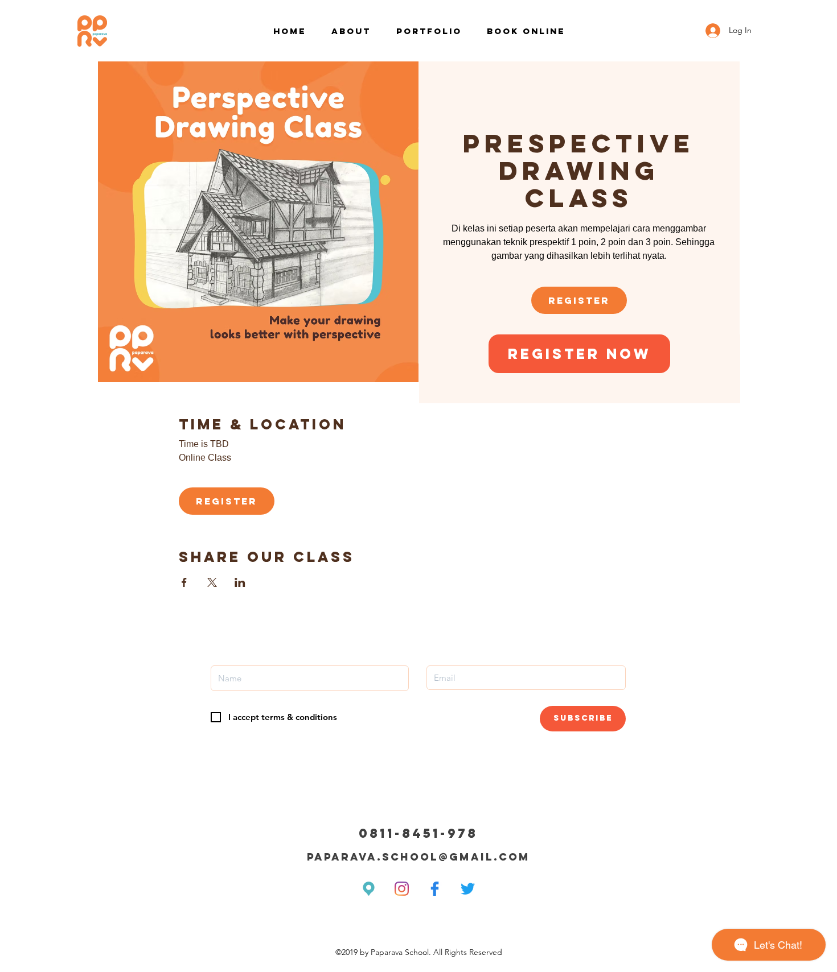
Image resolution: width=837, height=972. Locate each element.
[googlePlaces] (369, 889)
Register (579, 300)
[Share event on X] (212, 582)
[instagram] (402, 889)
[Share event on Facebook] (184, 582)
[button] (579, 353)
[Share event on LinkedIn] (240, 582)
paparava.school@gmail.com (418, 856)
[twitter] (468, 889)
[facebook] (435, 889)
